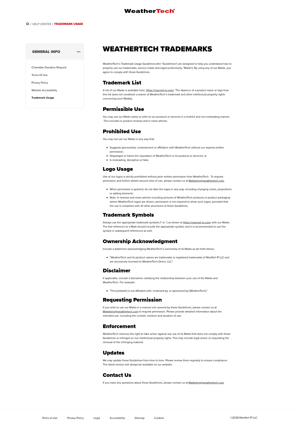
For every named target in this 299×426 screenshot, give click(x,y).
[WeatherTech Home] (149, 11)
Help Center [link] (41, 24)
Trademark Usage (42, 98)
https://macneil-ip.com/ (160, 90)
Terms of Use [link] (49, 418)
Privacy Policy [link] (75, 418)
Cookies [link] (159, 418)
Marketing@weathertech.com (206, 181)
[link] (27, 23)
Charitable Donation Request (48, 67)
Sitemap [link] (139, 418)
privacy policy (39, 82)
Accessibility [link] (117, 418)
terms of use (39, 75)
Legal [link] (96, 418)
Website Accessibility (44, 90)
